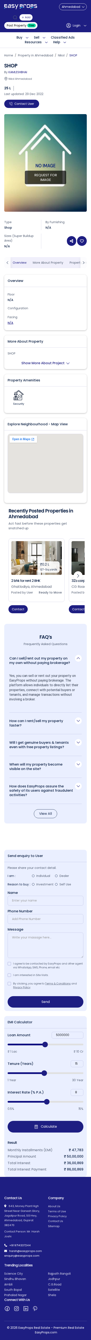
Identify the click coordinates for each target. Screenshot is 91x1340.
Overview (19, 262)
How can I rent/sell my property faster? (36, 723)
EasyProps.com (46, 1332)
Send (45, 1001)
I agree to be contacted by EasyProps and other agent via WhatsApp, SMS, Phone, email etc (48, 965)
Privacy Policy (21, 987)
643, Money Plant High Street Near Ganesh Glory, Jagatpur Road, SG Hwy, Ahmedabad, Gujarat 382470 (22, 1215)
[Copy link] (71, 241)
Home (8, 55)
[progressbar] (45, 1044)
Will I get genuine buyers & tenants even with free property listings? (39, 744)
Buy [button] (19, 37)
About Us (54, 1206)
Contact (18, 609)
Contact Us (55, 1221)
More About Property (48, 262)
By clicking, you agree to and (45, 985)
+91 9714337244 (20, 1245)
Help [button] (56, 42)
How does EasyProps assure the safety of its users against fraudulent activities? (41, 790)
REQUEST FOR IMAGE (45, 177)
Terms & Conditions (58, 983)
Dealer (64, 876)
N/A (10, 323)
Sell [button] (36, 37)
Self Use (65, 884)
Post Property (20, 25)
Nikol (61, 55)
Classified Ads (63, 37)
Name (13, 893)
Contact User (24, 104)
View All (45, 813)
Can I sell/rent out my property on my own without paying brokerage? (39, 660)
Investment (45, 884)
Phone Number (20, 911)
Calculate (48, 1126)
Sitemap (54, 1226)
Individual (43, 876)
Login (76, 25)
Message (15, 929)
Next (78, 575)
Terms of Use (57, 1211)
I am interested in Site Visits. (31, 975)
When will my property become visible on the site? (35, 766)
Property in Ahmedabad (35, 55)
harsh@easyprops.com (25, 1251)
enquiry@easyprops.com (21, 1256)
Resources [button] (33, 42)
